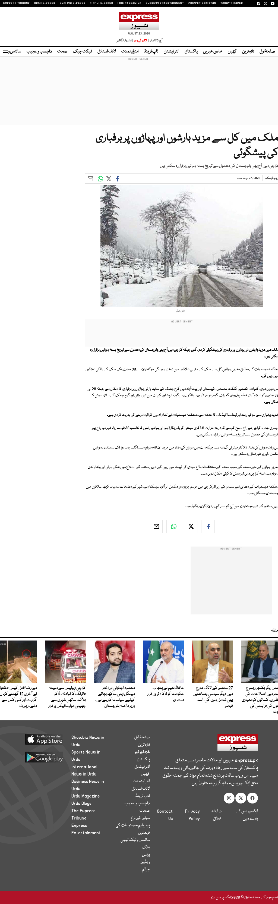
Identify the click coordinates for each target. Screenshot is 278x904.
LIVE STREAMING (129, 3)
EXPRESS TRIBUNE (16, 3)
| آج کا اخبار (154, 40)
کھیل (232, 51)
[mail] (156, 526)
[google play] (41, 757)
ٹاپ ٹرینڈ (151, 51)
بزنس (146, 855)
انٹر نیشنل (171, 51)
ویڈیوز (145, 862)
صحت (62, 51)
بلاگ (146, 847)
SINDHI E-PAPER (101, 3)
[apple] (41, 739)
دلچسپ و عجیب (39, 51)
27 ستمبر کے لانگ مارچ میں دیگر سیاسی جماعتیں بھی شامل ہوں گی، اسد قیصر (213, 697)
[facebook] (208, 526)
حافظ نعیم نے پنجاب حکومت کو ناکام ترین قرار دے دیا (165, 694)
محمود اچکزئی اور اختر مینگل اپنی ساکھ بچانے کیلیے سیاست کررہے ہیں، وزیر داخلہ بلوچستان (115, 697)
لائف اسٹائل (106, 51)
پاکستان (191, 51)
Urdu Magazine (85, 796)
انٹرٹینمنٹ (129, 51)
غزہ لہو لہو (142, 752)
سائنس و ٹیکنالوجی (135, 840)
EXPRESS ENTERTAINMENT (165, 3)
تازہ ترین (248, 51)
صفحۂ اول (267, 51)
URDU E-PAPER (44, 3)
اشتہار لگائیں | (125, 40)
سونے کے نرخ (140, 818)
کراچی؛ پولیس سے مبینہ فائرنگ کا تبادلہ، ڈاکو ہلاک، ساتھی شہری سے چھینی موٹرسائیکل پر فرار (67, 697)
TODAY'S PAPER (231, 3)
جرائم (146, 869)
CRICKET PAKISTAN (202, 3)
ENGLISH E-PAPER (73, 3)
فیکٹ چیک (82, 51)
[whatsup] (173, 526)
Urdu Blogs (81, 803)
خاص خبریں (212, 51)
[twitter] (190, 526)
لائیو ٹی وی (140, 40)
